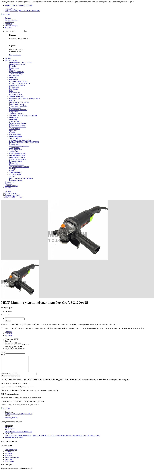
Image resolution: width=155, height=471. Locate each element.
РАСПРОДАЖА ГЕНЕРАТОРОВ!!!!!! (18, 432)
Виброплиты (14, 112)
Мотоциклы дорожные (17, 64)
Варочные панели (15, 180)
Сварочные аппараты (17, 85)
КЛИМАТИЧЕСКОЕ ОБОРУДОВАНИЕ (24, 142)
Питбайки (13, 66)
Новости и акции (11, 25)
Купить (8, 321)
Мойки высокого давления (19, 102)
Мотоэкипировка (15, 136)
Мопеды (12, 70)
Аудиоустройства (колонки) (19, 167)
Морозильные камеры (17, 157)
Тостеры (12, 176)
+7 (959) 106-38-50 (25, 5)
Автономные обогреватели (19, 146)
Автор (3, 352)
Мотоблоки (13, 77)
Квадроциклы (14, 68)
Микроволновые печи (17, 155)
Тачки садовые (14, 138)
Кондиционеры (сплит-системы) (21, 178)
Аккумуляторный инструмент (20, 140)
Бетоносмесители (15, 94)
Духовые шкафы (15, 174)
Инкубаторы (13, 89)
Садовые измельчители (17, 127)
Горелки (12, 132)
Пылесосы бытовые (16, 165)
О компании (9, 22)
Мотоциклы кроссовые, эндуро (20, 62)
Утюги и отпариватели (17, 159)
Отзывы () (8, 334)
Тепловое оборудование (17, 123)
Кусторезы (13, 131)
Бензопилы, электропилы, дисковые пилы (24, 98)
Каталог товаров (11, 20)
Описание (8, 332)
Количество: (5, 315)
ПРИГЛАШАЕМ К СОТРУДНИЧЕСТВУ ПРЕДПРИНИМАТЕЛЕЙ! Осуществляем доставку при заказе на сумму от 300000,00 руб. (52, 435)
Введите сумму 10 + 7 (9, 374)
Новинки (8, 459)
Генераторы (13, 79)
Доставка (8, 24)
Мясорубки (13, 163)
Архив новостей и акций (14, 437)
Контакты (8, 27)
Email (3, 354)
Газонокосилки (14, 93)
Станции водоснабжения (18, 81)
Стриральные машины (17, 153)
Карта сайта (9, 461)
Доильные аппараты (16, 96)
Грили (11, 170)
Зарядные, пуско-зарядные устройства (23, 115)
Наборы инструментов (17, 125)
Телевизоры (13, 151)
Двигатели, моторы (16, 113)
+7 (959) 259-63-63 (11, 5)
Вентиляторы (14, 144)
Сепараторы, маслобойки (18, 106)
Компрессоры (14, 87)
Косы (11, 91)
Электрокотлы (14, 129)
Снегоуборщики (15, 134)
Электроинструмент (16, 104)
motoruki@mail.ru (11, 9)
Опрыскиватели (15, 108)
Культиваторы (14, 75)
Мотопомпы (13, 117)
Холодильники (14, 148)
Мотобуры (13, 119)
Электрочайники (15, 172)
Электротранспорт (16, 74)
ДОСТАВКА (9, 428)
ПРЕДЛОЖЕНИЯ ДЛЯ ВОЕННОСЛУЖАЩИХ (22, 11)
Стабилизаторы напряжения (19, 83)
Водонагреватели (15, 150)
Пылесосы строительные (18, 110)
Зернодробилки (14, 121)
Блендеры (12, 169)
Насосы (12, 100)
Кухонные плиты (15, 161)
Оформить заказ (15, 55)
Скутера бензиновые (16, 72)
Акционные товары (12, 457)
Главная (8, 18)
